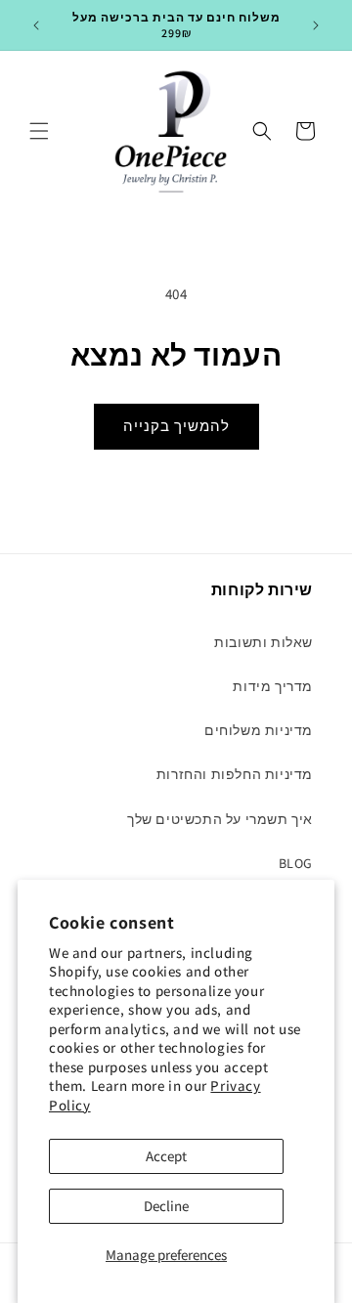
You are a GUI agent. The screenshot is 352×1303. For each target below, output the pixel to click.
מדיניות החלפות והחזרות (234, 774)
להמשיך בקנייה (176, 425)
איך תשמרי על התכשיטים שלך (220, 819)
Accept (166, 1156)
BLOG (296, 863)
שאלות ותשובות (263, 642)
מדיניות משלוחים (258, 730)
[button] (39, 130)
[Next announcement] (315, 25)
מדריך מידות (273, 686)
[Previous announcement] (36, 25)
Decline (166, 1205)
